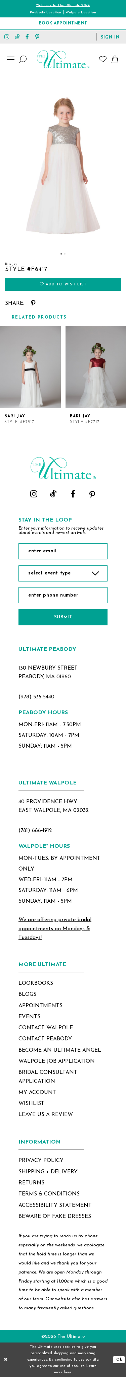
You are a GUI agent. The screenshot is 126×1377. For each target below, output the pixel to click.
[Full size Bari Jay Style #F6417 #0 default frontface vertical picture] (63, 161)
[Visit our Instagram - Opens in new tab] (7, 37)
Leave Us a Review (45, 1114)
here (67, 1372)
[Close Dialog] (5, 1360)
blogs (27, 994)
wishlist (31, 1103)
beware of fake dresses (54, 1216)
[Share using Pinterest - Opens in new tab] (33, 303)
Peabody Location (45, 12)
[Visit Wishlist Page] (103, 59)
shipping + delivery (48, 1172)
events (29, 1017)
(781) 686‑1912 (35, 830)
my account (37, 1092)
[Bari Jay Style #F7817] (30, 367)
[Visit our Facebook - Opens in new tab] (27, 37)
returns (31, 1183)
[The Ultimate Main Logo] (63, 59)
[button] (110, 37)
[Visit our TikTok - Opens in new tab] (17, 37)
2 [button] (65, 254)
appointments (40, 1006)
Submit (63, 617)
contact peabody (45, 1039)
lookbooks (35, 983)
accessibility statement (55, 1205)
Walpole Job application (56, 1061)
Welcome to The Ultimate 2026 (63, 5)
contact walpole (45, 1028)
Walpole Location (81, 12)
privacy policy (41, 1160)
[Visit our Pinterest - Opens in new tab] (37, 37)
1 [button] (61, 254)
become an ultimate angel (59, 1050)
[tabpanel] (63, 161)
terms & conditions (49, 1194)
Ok (119, 1360)
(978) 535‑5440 (36, 697)
